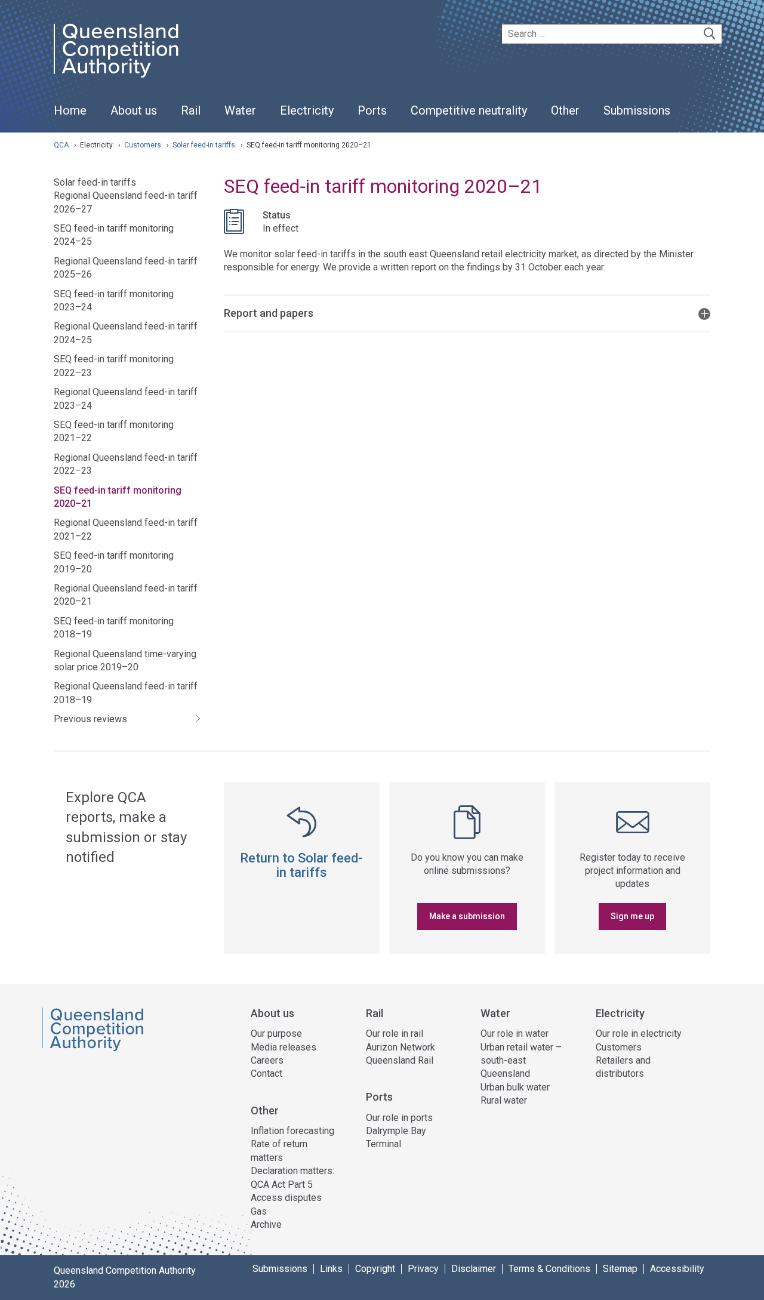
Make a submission (467, 916)
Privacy (423, 1269)
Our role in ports (399, 1117)
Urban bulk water (515, 1087)
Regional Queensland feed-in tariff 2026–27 (126, 202)
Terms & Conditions (549, 1269)
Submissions (279, 1269)
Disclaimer (473, 1269)
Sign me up (632, 916)
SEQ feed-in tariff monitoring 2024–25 (114, 235)
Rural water (503, 1100)
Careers (267, 1060)
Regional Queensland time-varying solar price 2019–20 (125, 660)
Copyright (375, 1269)
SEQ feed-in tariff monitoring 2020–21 (117, 497)
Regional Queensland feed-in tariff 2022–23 (126, 464)
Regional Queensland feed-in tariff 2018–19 (126, 692)
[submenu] (133, 111)
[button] (467, 312)
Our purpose (276, 1033)
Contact (266, 1073)
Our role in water (514, 1033)
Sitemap (620, 1269)
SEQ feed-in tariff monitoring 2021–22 (114, 431)
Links (331, 1269)
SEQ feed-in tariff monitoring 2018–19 (114, 627)
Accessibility (677, 1269)
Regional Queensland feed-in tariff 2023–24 (126, 398)
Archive (266, 1224)
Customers (143, 145)
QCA (61, 145)
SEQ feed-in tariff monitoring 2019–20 (114, 562)
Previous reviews (90, 719)
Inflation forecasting (292, 1130)
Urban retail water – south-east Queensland (521, 1061)
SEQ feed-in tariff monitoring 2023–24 (114, 300)
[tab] (467, 312)
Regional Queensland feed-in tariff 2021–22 (126, 529)
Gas (259, 1211)
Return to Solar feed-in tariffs (301, 865)
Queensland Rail (399, 1060)
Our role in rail (394, 1033)
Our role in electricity (639, 1033)
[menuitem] (70, 117)
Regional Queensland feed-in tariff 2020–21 (126, 595)
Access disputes (286, 1197)
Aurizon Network (400, 1047)
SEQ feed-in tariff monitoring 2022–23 (114, 365)
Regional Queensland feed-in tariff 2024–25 (126, 333)
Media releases (283, 1047)
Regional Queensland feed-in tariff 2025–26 (126, 267)
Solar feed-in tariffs (204, 145)
